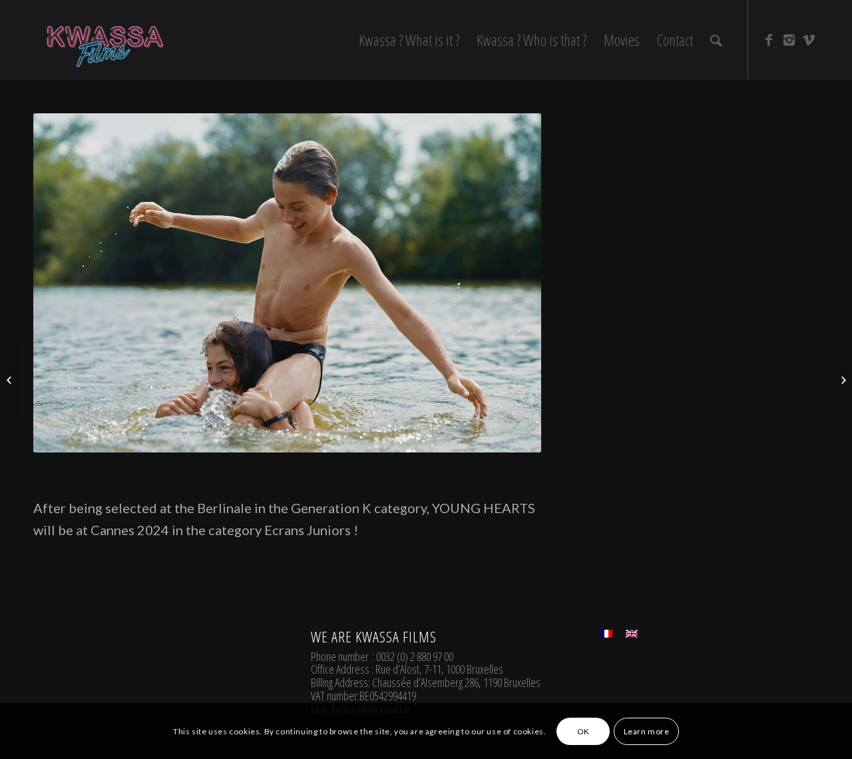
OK (583, 731)
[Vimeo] (809, 39)
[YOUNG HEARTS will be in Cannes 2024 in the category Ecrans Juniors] (841, 379)
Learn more (647, 731)
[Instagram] (789, 39)
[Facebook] (769, 39)
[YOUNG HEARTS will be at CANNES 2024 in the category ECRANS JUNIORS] (10, 379)
